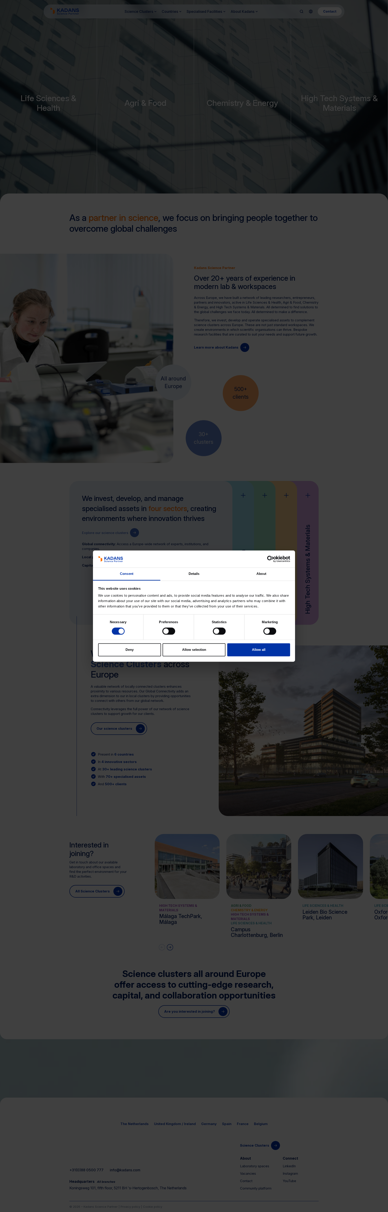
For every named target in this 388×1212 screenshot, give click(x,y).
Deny (130, 650)
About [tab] (261, 574)
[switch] (168, 631)
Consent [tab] (126, 574)
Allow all (258, 650)
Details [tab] (194, 574)
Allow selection (194, 650)
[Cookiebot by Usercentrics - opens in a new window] (270, 559)
